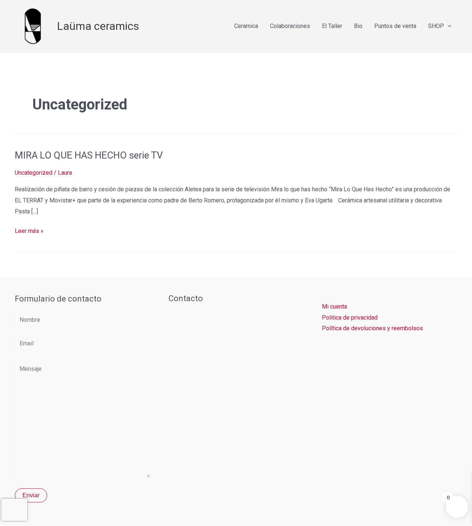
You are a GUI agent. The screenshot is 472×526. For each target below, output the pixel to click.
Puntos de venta (395, 25)
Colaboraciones (290, 25)
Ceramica (246, 25)
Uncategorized (33, 172)
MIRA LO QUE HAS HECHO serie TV (89, 155)
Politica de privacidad (350, 317)
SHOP (436, 25)
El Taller (332, 25)
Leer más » (29, 230)
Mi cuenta (334, 306)
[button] (447, 26)
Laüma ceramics (98, 26)
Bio (358, 25)
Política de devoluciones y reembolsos (372, 328)
